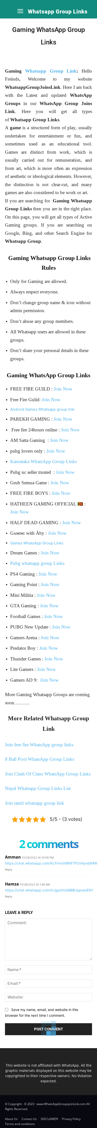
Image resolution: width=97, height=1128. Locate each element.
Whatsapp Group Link (51, 71)
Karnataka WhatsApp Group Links (43, 461)
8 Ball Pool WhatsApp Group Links (39, 759)
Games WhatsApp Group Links (36, 543)
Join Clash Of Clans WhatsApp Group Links (48, 773)
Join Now (63, 388)
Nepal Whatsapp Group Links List (38, 788)
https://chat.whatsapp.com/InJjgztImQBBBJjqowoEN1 (49, 890)
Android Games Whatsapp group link (42, 409)
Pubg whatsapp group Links (37, 563)
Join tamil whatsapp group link (34, 803)
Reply (8, 869)
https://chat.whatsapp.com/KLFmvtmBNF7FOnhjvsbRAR (51, 863)
